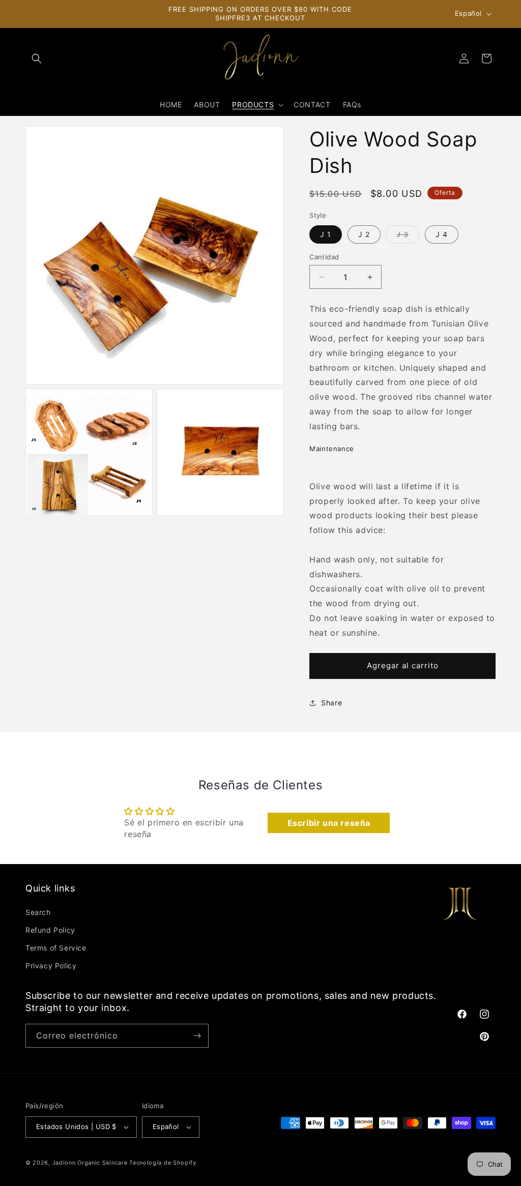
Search (38, 912)
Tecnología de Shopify (162, 1162)
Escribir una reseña (328, 823)
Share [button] (331, 702)
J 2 (364, 234)
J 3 (407, 236)
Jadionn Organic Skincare (90, 1162)
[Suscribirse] (197, 1036)
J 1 (325, 234)
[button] (36, 58)
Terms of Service (55, 947)
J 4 (442, 234)
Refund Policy (50, 930)
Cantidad (324, 257)
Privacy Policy (50, 965)
